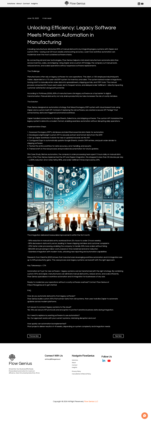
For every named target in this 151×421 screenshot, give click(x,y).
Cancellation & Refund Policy (81, 374)
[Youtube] (109, 360)
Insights (74, 367)
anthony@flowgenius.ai (52, 359)
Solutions (75, 360)
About (74, 362)
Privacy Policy (76, 371)
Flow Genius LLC (91, 401)
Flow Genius (77, 3)
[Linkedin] (103, 360)
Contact (74, 365)
